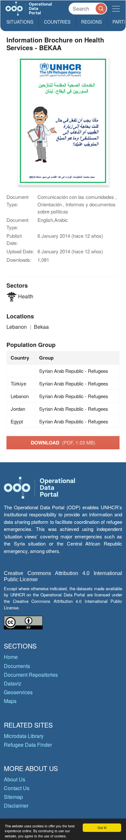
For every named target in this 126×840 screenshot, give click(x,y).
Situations (19, 21)
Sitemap (13, 796)
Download (63, 442)
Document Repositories (31, 674)
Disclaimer (16, 805)
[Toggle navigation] (116, 8)
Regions (91, 21)
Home (11, 657)
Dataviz (12, 683)
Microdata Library (24, 736)
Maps (10, 701)
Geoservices (18, 692)
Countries (57, 21)
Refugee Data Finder (28, 744)
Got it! (102, 827)
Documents (17, 666)
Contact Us (16, 788)
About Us (14, 779)
